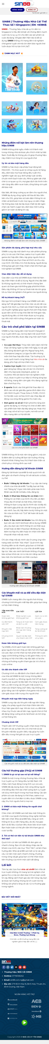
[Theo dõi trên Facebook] (4, 967)
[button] (3, 4)
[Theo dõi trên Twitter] (12, 967)
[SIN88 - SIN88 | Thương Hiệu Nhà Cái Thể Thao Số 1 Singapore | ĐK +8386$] (24, 4)
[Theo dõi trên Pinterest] (20, 967)
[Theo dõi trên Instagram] (8, 967)
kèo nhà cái (39, 359)
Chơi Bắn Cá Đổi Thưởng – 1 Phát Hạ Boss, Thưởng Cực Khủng (24, 934)
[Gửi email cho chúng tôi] (16, 967)
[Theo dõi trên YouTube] (24, 967)
